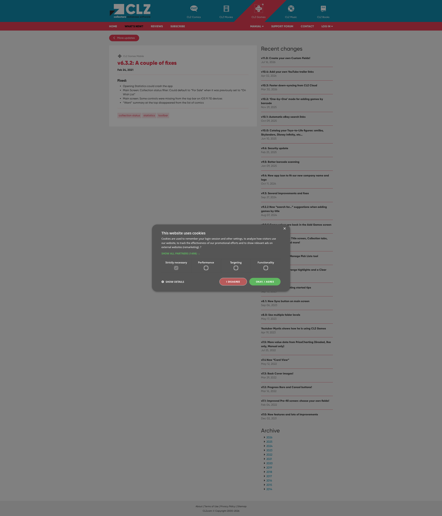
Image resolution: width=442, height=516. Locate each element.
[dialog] (221, 258)
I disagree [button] (233, 281)
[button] (221, 253)
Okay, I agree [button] (265, 281)
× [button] (284, 228)
